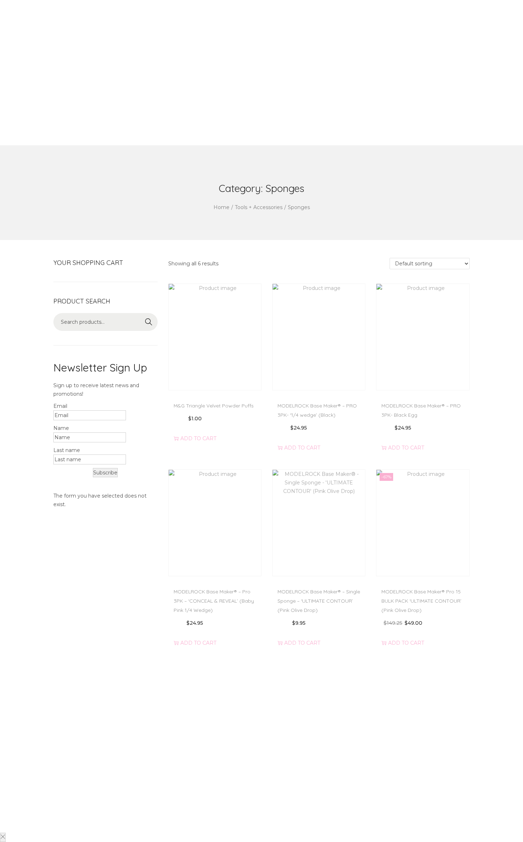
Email (60, 406)
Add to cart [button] (198, 438)
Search (148, 322)
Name (61, 428)
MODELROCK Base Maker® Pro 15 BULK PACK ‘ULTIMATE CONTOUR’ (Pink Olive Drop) (421, 600)
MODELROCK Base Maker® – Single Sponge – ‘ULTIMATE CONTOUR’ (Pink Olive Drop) (319, 600)
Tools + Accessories (258, 207)
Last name (66, 450)
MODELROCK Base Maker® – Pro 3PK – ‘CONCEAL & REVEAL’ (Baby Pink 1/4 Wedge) (214, 600)
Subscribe (105, 472)
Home (221, 207)
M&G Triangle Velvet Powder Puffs (214, 405)
